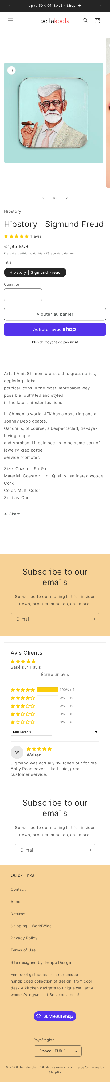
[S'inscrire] (93, 619)
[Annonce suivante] (100, 6)
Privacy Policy (24, 938)
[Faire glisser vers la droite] (67, 198)
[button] (11, 21)
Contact (18, 889)
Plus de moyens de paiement (55, 342)
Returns (18, 913)
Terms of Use (23, 950)
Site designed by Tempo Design (41, 962)
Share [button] (14, 513)
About (16, 901)
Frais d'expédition (17, 253)
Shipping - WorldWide (31, 926)
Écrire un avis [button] (55, 674)
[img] (39, 748)
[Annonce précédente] (10, 6)
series (88, 373)
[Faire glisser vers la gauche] (43, 198)
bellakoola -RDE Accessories (42, 1067)
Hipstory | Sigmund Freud (35, 272)
